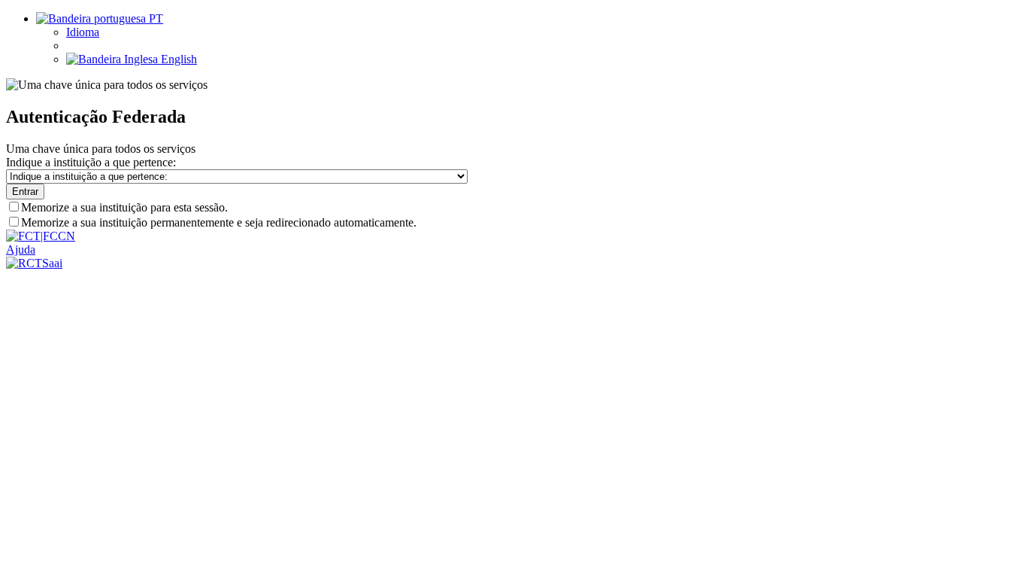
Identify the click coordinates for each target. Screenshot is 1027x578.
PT (154, 18)
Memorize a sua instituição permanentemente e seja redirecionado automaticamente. (219, 222)
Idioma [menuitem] (82, 32)
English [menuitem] (177, 59)
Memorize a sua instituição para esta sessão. (124, 207)
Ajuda (20, 249)
